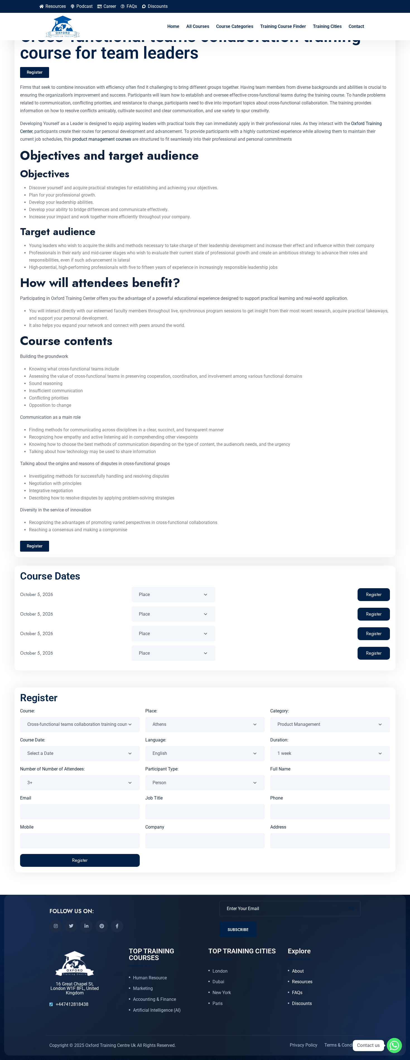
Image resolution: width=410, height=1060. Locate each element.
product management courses (101, 139)
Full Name (280, 769)
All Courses (197, 26)
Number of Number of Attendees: (52, 769)
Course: (27, 711)
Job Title (154, 798)
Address (278, 827)
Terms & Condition (342, 1045)
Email (25, 798)
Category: (279, 711)
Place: (151, 711)
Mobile (26, 827)
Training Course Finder (283, 26)
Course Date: (32, 740)
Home (173, 26)
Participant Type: (162, 769)
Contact (356, 26)
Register (374, 594)
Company (154, 827)
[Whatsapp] (394, 1045)
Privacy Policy (303, 1045)
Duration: (279, 740)
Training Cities (327, 26)
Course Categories (234, 26)
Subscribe (238, 929)
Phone (276, 798)
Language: (155, 740)
